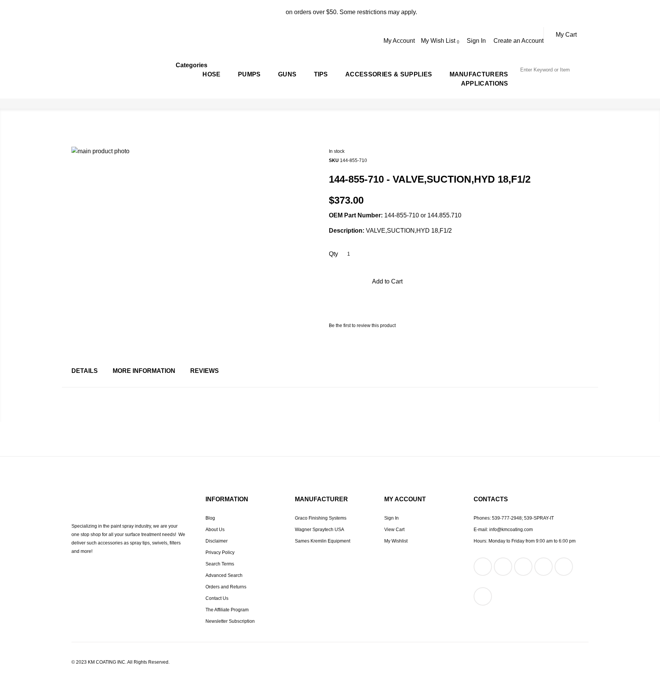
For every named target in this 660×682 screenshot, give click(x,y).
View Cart (394, 529)
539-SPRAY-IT (539, 518)
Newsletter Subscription (230, 621)
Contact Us (216, 598)
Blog (210, 518)
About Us (215, 529)
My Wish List (439, 40)
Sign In (476, 40)
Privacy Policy (220, 552)
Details (84, 371)
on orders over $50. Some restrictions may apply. (330, 12)
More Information (144, 371)
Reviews (204, 371)
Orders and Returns (225, 587)
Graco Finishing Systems (320, 518)
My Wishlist (396, 541)
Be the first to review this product (362, 325)
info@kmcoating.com (511, 529)
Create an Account (518, 40)
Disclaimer (216, 541)
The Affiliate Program (227, 609)
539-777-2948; (507, 518)
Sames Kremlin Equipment (322, 541)
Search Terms (219, 564)
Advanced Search (224, 575)
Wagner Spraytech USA (319, 529)
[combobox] (554, 70)
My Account (399, 40)
